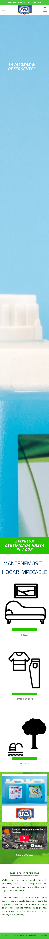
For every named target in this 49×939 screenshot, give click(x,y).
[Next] (42, 798)
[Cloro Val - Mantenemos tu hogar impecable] (24, 10)
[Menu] (3, 9)
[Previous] (6, 798)
